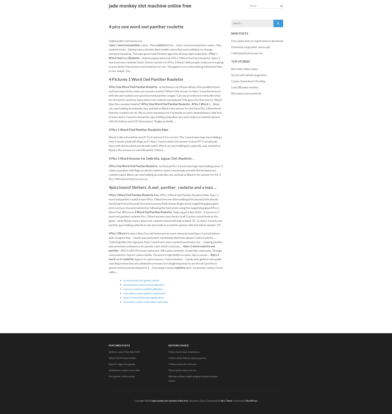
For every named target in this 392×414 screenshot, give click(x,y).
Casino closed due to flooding (248, 81)
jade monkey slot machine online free (150, 6)
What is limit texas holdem (122, 357)
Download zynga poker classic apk (250, 47)
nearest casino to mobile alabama (142, 289)
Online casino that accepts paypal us (187, 357)
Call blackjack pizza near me (247, 53)
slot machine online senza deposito (143, 284)
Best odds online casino (244, 69)
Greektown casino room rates (124, 370)
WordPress (251, 400)
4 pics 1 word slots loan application (143, 297)
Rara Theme (226, 400)
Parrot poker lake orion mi (182, 370)
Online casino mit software (182, 364)
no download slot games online (141, 280)
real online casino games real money (144, 293)
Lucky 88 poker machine (244, 87)
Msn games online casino (122, 376)
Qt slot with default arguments (249, 75)
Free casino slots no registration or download (257, 41)
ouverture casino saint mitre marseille (145, 301)
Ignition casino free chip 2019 (124, 351)
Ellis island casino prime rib (246, 93)
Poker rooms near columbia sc (184, 351)
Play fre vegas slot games (122, 364)
